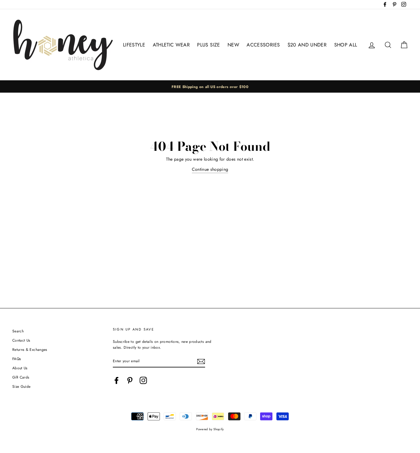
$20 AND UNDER (307, 44)
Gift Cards (21, 377)
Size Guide (21, 386)
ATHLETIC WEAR (171, 44)
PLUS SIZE (208, 44)
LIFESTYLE (134, 44)
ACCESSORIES (263, 44)
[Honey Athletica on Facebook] (116, 380)
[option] (210, 87)
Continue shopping (210, 169)
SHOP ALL (345, 44)
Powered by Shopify (210, 429)
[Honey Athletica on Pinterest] (129, 380)
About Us (20, 368)
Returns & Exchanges (29, 349)
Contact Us (21, 340)
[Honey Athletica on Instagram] (143, 380)
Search (18, 331)
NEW (233, 44)
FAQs (16, 358)
